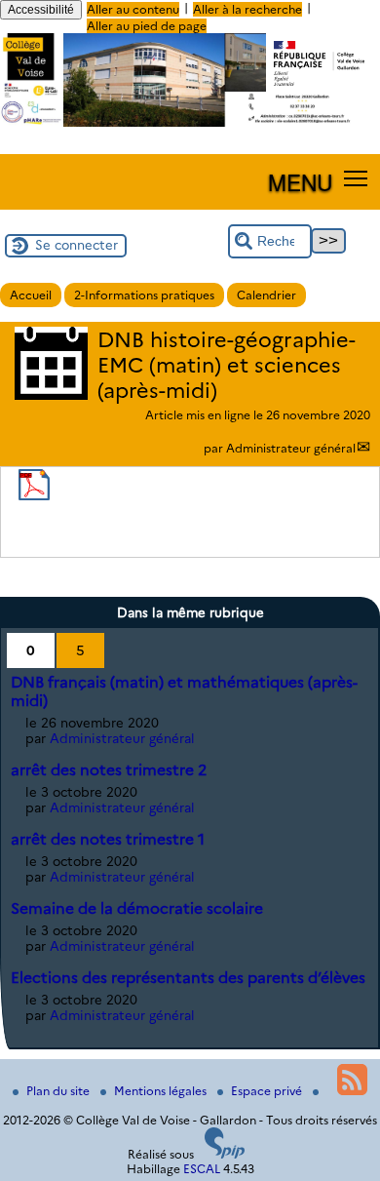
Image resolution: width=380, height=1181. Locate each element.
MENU (300, 181)
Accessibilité (41, 10)
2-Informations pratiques (144, 295)
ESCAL (201, 1168)
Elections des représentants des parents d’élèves (188, 977)
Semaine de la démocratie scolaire (137, 908)
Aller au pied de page (147, 26)
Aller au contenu (133, 9)
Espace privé (268, 1090)
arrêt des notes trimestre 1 (108, 839)
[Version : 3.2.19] (225, 1154)
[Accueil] (190, 122)
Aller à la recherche (247, 9)
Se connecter (76, 245)
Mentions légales (161, 1090)
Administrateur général (291, 448)
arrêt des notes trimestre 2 (109, 770)
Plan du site (59, 1090)
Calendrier (266, 295)
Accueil (31, 295)
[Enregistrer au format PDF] (34, 496)
